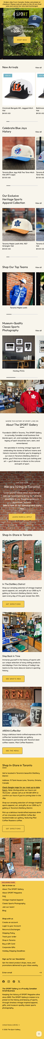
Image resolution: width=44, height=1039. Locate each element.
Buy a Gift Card (8, 944)
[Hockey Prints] (18, 352)
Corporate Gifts (8, 947)
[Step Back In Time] (22, 632)
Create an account (10, 922)
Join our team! (8, 907)
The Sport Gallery (14, 1029)
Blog (4, 910)
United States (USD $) (10, 1025)
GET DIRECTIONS (13, 604)
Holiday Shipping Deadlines (13, 951)
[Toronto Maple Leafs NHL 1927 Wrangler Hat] (18, 224)
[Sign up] (40, 972)
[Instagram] (9, 981)
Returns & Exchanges (11, 929)
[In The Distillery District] (22, 560)
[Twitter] (19, 981)
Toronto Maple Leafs (18, 308)
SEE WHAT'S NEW (13, 679)
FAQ (4, 896)
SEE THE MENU (12, 751)
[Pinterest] (14, 981)
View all (38, 67)
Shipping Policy (8, 933)
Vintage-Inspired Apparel (12, 900)
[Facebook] (3, 981)
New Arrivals (10, 67)
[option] (22, 30)
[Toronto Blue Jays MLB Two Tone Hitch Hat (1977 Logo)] (18, 153)
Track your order (9, 936)
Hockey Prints (18, 371)
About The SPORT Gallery (13, 889)
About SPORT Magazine (12, 893)
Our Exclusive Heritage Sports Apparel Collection (13, 199)
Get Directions (13, 829)
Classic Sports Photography (13, 903)
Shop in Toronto (8, 940)
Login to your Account (11, 926)
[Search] (9, 14)
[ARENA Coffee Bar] (22, 707)
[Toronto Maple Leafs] (18, 288)
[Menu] (3, 14)
